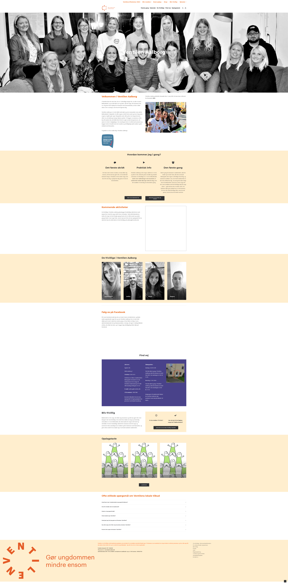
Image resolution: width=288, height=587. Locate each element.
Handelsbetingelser (197, 555)
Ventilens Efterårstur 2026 (131, 2)
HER (154, 98)
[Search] (183, 8)
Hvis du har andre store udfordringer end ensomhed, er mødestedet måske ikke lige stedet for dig (144, 178)
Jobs (194, 550)
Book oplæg (157, 2)
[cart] (185, 8)
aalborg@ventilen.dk (134, 389)
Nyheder (182, 2)
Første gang (145, 8)
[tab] (144, 502)
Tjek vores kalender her (133, 197)
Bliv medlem (146, 2)
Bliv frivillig (173, 2)
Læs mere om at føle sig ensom (155, 198)
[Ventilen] (108, 8)
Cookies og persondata (198, 553)
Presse (194, 548)
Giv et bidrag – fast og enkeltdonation (202, 543)
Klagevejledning (197, 552)
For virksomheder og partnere (200, 545)
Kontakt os (195, 557)
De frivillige (160, 8)
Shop (165, 2)
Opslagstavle (176, 8)
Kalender (153, 8)
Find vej (168, 8)
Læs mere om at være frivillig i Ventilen (166, 427)
